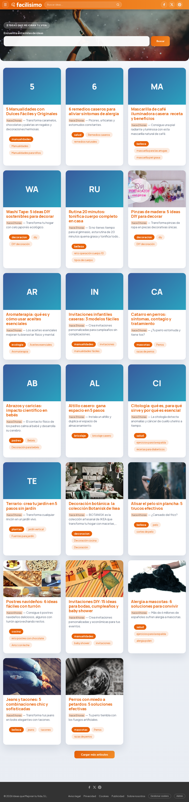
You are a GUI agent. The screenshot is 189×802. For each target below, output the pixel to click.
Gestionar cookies (160, 796)
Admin (179, 796)
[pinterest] (179, 4)
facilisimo (29, 5)
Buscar (160, 41)
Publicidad (118, 796)
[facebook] (164, 4)
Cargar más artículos (94, 754)
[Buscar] (118, 4)
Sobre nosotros (136, 796)
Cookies (104, 796)
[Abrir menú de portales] (5, 4)
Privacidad (90, 796)
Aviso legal (74, 796)
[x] (172, 4)
